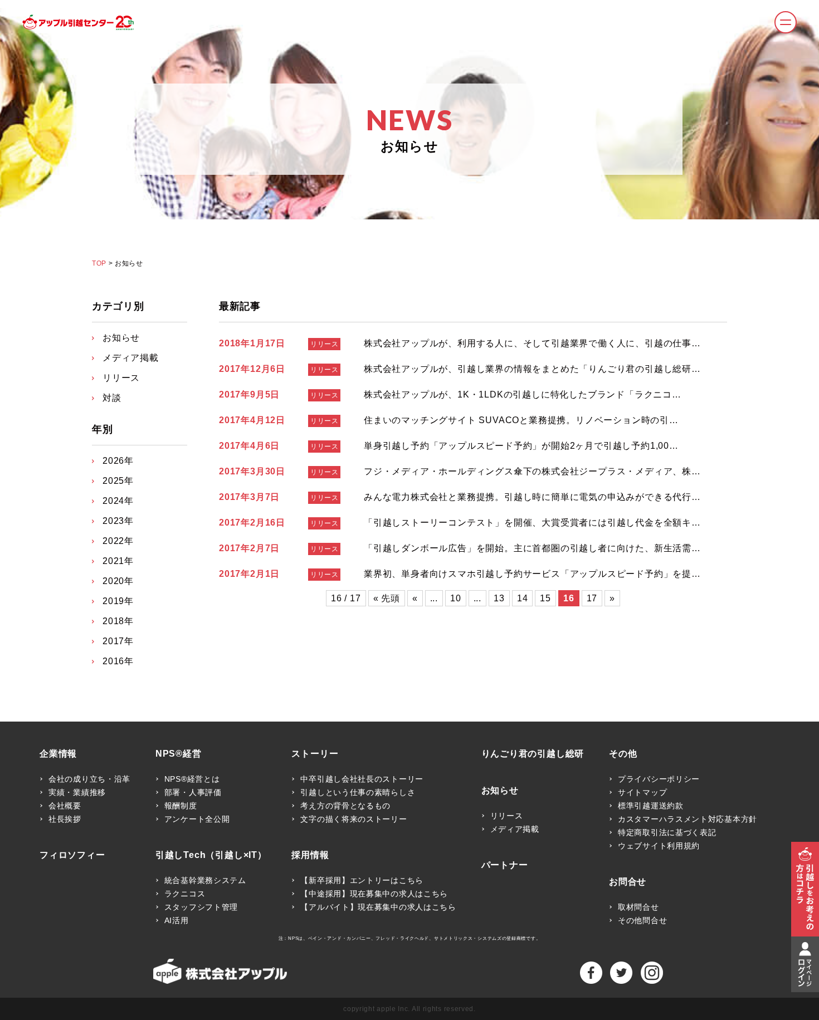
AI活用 (176, 920)
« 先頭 (386, 598)
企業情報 (58, 753)
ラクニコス (185, 894)
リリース (324, 344)
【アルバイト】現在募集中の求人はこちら (378, 907)
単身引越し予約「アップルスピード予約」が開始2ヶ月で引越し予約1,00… (521, 445)
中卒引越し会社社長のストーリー (361, 779)
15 (545, 598)
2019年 (118, 601)
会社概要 (64, 806)
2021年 (118, 561)
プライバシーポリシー (659, 779)
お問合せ (627, 881)
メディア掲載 (131, 357)
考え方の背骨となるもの (345, 806)
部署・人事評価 (193, 792)
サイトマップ (642, 792)
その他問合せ (642, 920)
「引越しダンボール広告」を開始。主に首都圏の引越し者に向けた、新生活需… (532, 548)
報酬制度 (180, 806)
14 (522, 598)
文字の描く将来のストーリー (353, 819)
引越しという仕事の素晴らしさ (357, 792)
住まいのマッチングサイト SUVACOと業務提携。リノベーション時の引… (521, 420)
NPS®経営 (178, 753)
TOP (99, 263)
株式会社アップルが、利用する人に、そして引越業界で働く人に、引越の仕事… (532, 343)
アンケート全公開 (197, 819)
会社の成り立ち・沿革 (89, 779)
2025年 (118, 481)
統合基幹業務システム (205, 880)
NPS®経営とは (192, 779)
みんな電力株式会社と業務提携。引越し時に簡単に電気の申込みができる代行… (532, 497)
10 (455, 598)
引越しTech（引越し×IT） (211, 855)
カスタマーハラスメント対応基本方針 (687, 819)
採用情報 (310, 855)
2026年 (118, 460)
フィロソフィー (72, 855)
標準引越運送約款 (651, 806)
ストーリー (314, 753)
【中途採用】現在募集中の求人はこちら (374, 894)
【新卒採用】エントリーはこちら (361, 880)
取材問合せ (638, 907)
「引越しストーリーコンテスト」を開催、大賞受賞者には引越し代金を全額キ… (532, 522)
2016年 (118, 661)
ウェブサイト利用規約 (659, 846)
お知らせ (121, 337)
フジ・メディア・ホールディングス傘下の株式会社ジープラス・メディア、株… (532, 471)
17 (592, 598)
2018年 (118, 621)
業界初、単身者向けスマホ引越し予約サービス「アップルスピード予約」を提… (532, 573)
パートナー (504, 865)
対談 (112, 398)
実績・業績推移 (77, 792)
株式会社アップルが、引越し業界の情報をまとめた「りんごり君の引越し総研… (532, 369)
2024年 (118, 501)
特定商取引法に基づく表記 (667, 832)
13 (499, 598)
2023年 (118, 521)
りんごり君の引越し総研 (532, 753)
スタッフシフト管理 (201, 907)
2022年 (118, 541)
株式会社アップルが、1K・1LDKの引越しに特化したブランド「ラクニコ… (522, 394)
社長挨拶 (64, 819)
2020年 (118, 581)
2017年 (118, 641)
